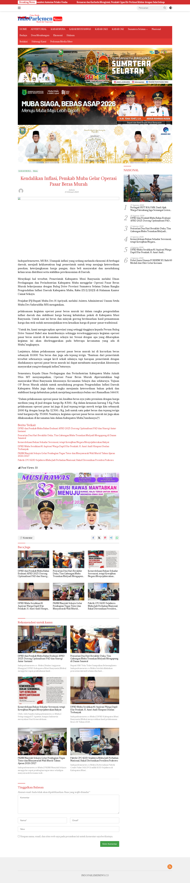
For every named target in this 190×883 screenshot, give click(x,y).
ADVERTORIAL (39, 29)
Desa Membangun (40, 35)
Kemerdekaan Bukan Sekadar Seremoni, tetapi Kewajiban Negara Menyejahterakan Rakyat (63, 442)
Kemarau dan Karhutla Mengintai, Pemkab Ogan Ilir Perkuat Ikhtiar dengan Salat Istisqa (78, 2)
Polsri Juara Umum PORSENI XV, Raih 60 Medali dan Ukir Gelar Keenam (151, 261)
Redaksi (24, 41)
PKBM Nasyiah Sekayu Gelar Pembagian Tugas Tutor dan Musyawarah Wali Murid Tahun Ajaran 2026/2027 (66, 454)
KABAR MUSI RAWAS (80, 29)
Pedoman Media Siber (61, 41)
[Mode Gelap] (170, 7)
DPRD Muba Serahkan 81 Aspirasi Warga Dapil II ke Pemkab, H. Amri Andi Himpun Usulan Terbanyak (63, 447)
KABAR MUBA (58, 29)
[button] (165, 7)
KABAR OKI (118, 29)
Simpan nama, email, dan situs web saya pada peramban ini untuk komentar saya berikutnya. (66, 836)
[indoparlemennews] (40, 18)
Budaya (23, 35)
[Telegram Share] (111, 538)
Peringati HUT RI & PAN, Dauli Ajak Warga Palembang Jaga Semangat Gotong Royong (150, 208)
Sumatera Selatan (136, 29)
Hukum (71, 35)
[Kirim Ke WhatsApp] (117, 538)
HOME (23, 29)
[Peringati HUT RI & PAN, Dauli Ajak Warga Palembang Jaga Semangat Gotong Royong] (148, 188)
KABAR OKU (101, 29)
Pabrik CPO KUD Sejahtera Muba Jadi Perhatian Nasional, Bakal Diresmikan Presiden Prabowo (66, 460)
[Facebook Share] (93, 538)
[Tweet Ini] (99, 538)
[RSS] (169, 867)
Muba (35, 171)
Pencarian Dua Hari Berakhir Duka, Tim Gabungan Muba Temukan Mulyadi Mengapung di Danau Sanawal (67, 436)
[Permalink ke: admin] (21, 190)
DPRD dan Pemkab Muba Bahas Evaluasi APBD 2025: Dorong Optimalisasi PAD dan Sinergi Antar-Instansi (67, 429)
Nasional (156, 29)
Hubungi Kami (39, 41)
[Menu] (20, 7)
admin (72, 190)
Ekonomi (58, 35)
